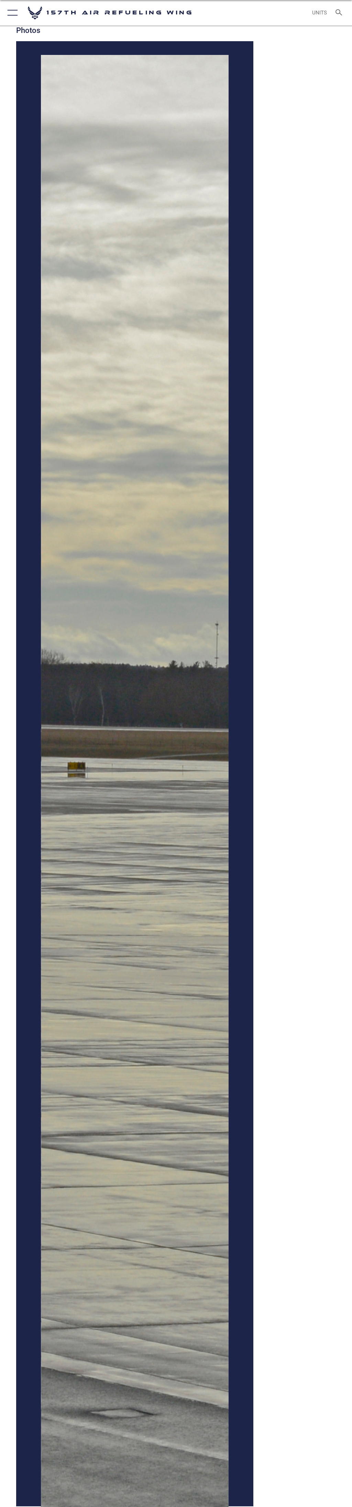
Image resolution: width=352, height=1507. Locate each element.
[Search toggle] (340, 13)
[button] (11, 13)
